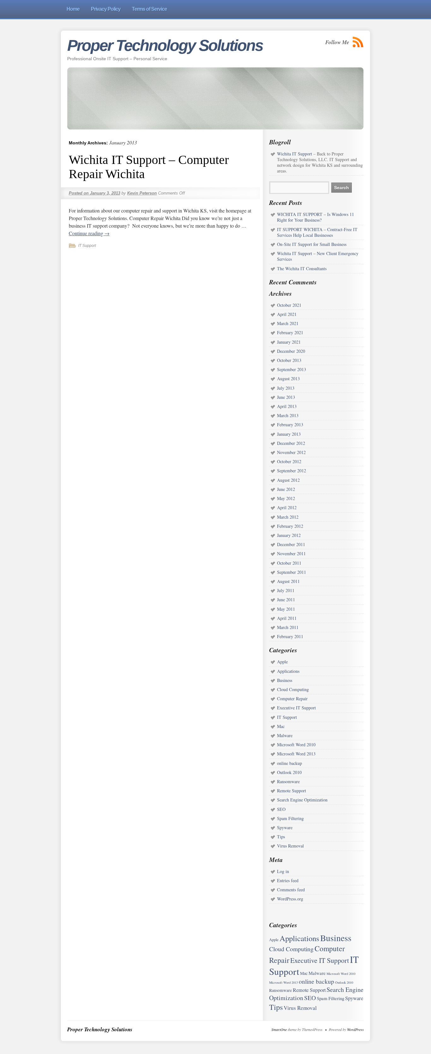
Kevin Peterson (142, 193)
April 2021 (287, 314)
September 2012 (291, 471)
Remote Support (291, 791)
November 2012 (291, 452)
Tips (281, 837)
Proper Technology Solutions (165, 45)
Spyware (284, 827)
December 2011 (291, 544)
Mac (281, 726)
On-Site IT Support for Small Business (311, 244)
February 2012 (290, 526)
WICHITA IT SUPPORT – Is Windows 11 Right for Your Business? (315, 217)
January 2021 (289, 342)
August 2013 (288, 378)
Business (284, 680)
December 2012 (291, 443)
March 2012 (287, 517)
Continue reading (89, 233)
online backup (289, 763)
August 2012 (288, 480)
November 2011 (291, 553)
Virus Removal (290, 846)
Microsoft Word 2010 (296, 745)
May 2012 (286, 498)
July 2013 (285, 388)
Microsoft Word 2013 (296, 754)
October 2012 (289, 461)
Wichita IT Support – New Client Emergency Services (317, 256)
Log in (283, 871)
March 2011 (287, 627)
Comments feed (291, 890)
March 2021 (287, 323)
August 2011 (288, 581)
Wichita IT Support (294, 154)
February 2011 (290, 636)
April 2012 (287, 507)
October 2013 (289, 360)
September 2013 (291, 369)
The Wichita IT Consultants (302, 268)
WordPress (355, 1029)
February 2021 (290, 332)
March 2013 (287, 415)
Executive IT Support (296, 708)
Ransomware (288, 781)
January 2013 (289, 434)
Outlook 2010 (289, 772)
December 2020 (291, 351)
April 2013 (287, 406)
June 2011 (286, 600)
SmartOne (279, 1029)
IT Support (87, 245)
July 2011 (285, 590)
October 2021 (289, 305)
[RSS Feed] (358, 42)
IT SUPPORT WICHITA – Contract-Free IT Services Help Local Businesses (317, 232)
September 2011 (291, 572)
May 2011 (286, 609)
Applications (288, 671)
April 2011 (287, 618)
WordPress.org (290, 899)
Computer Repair (292, 699)
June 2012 (286, 489)
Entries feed (287, 880)
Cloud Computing (293, 689)
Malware (284, 735)
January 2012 (289, 535)
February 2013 (290, 425)
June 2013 (286, 397)
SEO (281, 809)
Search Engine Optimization (302, 800)
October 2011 (289, 563)
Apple (282, 662)
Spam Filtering (290, 818)
